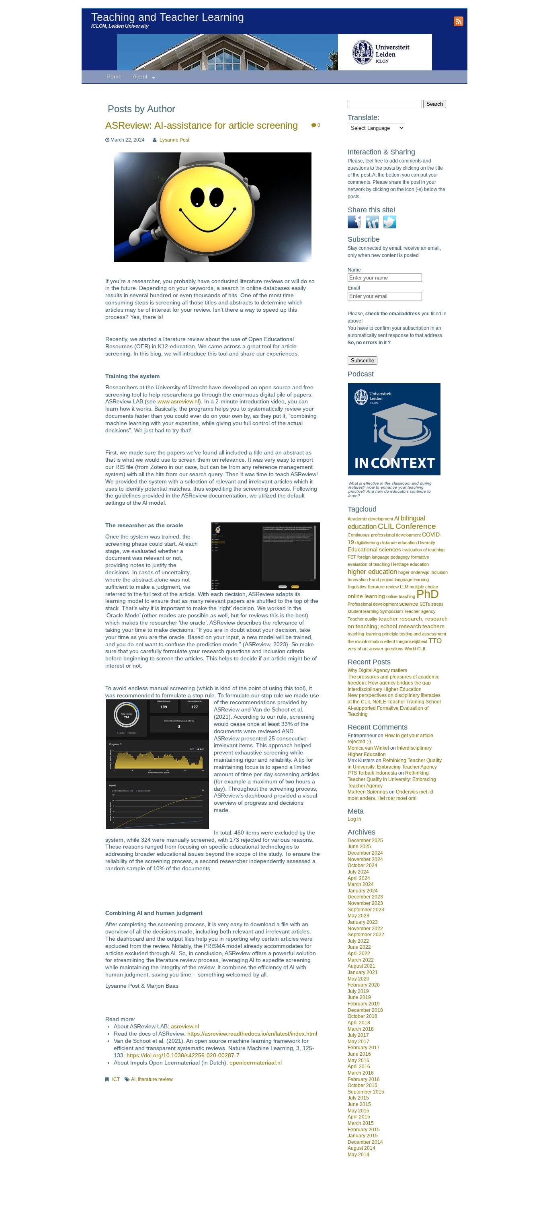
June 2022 (359, 947)
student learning (363, 611)
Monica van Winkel (368, 748)
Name (354, 270)
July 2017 (358, 1035)
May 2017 (358, 1041)
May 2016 (358, 1060)
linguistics (357, 586)
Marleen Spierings (368, 792)
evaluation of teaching (423, 549)
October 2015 (362, 1085)
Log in (354, 819)
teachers (433, 626)
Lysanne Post (174, 140)
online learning (366, 596)
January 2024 (363, 891)
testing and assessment (422, 633)
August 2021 (361, 966)
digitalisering (367, 542)
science (408, 603)
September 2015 (366, 1092)
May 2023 (358, 916)
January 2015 (363, 1136)
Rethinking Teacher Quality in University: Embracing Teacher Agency (395, 764)
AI (133, 1079)
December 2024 (365, 853)
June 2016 (359, 1054)
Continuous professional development (384, 534)
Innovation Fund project (370, 579)
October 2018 (362, 1016)
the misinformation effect (371, 641)
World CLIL (415, 648)
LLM (404, 586)
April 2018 (359, 1023)
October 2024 (362, 865)
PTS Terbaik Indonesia (372, 773)
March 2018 (361, 1029)
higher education (372, 572)
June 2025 (359, 846)
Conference (415, 526)
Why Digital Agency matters (377, 670)
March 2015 (361, 1123)
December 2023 (365, 897)
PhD (427, 593)
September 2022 (366, 934)
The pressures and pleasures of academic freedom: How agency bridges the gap (393, 680)
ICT (116, 1079)
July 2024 (358, 872)
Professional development (373, 604)
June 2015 (359, 1104)
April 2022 (359, 953)
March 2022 (361, 960)
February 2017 (364, 1047)
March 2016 (361, 1073)
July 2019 (358, 991)
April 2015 (359, 1117)
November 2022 (365, 928)
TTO (435, 641)
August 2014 (361, 1148)
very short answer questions (376, 648)
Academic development (370, 518)
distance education (398, 542)
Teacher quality (362, 619)
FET (352, 557)
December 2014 (365, 1142)
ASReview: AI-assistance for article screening (201, 125)
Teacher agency (420, 611)
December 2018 (365, 1010)
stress (437, 604)
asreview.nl (185, 1027)
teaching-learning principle (373, 633)
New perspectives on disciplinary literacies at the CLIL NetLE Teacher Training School (394, 699)
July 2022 (358, 941)
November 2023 (365, 903)
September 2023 (366, 910)
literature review (155, 1079)
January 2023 (363, 922)
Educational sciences (374, 549)
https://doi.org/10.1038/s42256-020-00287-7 (183, 1055)
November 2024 (365, 859)
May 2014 (358, 1154)
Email (354, 288)
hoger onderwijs (413, 572)
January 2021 (363, 972)
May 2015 (358, 1111)
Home (114, 77)
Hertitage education (410, 564)
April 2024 (359, 878)
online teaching (400, 596)
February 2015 (364, 1130)
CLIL (386, 526)
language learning (412, 579)
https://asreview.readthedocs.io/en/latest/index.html (252, 1034)
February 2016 (364, 1079)
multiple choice (424, 586)
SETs (425, 604)
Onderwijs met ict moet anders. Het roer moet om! (390, 795)
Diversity (426, 542)
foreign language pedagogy (383, 557)
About (140, 77)
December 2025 (365, 840)
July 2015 (358, 1098)
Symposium (391, 611)
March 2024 (361, 884)
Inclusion (439, 572)
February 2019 (364, 1004)
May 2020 (358, 979)
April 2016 (359, 1066)
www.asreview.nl (178, 402)
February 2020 (364, 985)
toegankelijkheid (411, 641)
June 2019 (359, 997)
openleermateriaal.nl (255, 1063)
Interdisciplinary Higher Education (385, 689)
